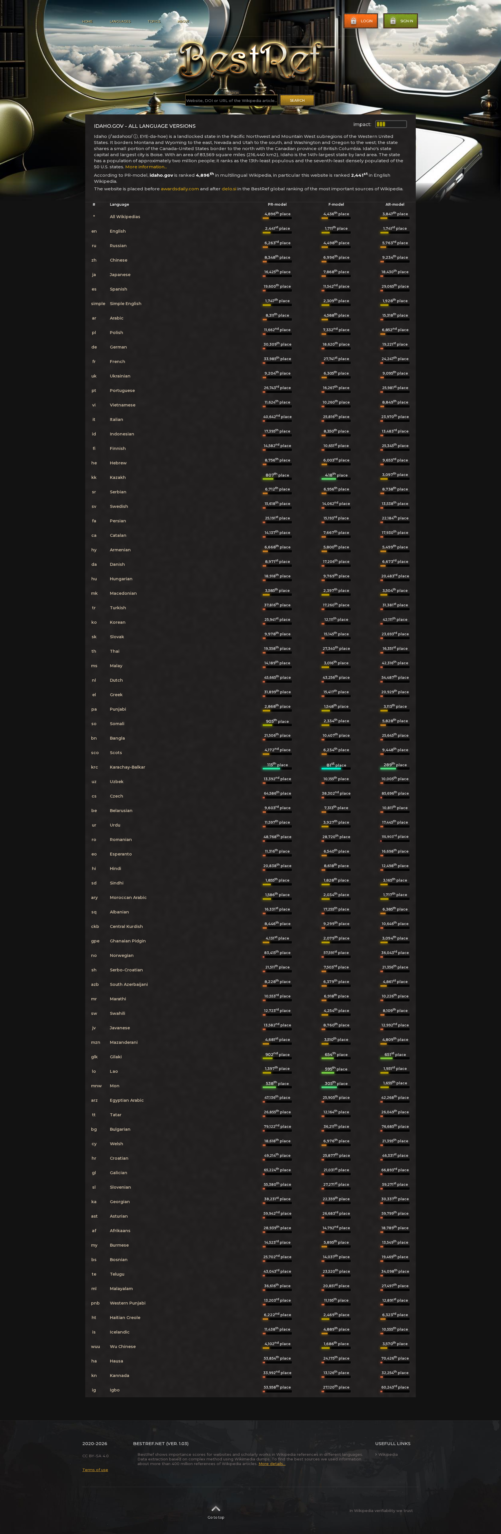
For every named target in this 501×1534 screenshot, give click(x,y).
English (118, 231)
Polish (116, 332)
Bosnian (119, 1259)
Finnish (118, 448)
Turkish (118, 607)
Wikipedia (388, 1454)
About (183, 21)
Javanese (120, 1027)
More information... (146, 166)
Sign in (406, 21)
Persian (118, 521)
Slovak (117, 636)
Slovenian (120, 1187)
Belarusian (121, 810)
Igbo (115, 1390)
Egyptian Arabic (127, 1100)
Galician (118, 1172)
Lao (114, 1071)
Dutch (116, 680)
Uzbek (117, 781)
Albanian (119, 912)
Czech (116, 796)
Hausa (116, 1361)
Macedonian (123, 593)
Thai (114, 651)
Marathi (118, 999)
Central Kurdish (126, 926)
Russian (118, 245)
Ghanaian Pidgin (128, 941)
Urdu (115, 825)
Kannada (119, 1375)
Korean (118, 622)
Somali (117, 723)
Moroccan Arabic (128, 897)
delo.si (229, 188)
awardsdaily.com (180, 188)
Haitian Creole (125, 1317)
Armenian (120, 549)
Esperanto (121, 854)
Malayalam (121, 1288)
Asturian (119, 1216)
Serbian (118, 492)
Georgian (120, 1201)
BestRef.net (149, 1443)
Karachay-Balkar (127, 767)
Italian (116, 419)
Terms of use (95, 1469)
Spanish (118, 289)
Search (297, 100)
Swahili (117, 1013)
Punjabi (118, 709)
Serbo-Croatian (126, 970)
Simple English (125, 303)
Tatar (115, 1114)
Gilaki (116, 1056)
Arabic (117, 318)
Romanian (121, 839)
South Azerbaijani (129, 984)
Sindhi (117, 883)
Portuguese (122, 390)
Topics (154, 21)
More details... (272, 1463)
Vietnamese (122, 405)
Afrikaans (120, 1230)
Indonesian (122, 434)
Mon (114, 1085)
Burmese (119, 1245)
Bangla (117, 738)
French (117, 361)
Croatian (119, 1158)
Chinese (118, 260)
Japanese (120, 274)
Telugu (117, 1274)
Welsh (116, 1143)
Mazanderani (124, 1042)
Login (367, 21)
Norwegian (122, 955)
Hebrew (118, 463)
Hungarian (121, 578)
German (118, 347)
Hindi (115, 868)
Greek (116, 694)
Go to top (216, 1517)
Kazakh (118, 477)
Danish (117, 564)
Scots (116, 752)
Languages (120, 21)
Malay (116, 665)
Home (87, 21)
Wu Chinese (123, 1346)
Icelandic (120, 1332)
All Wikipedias (125, 216)
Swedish (119, 506)
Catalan (118, 535)
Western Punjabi (128, 1303)
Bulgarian (120, 1129)
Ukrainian (120, 376)
